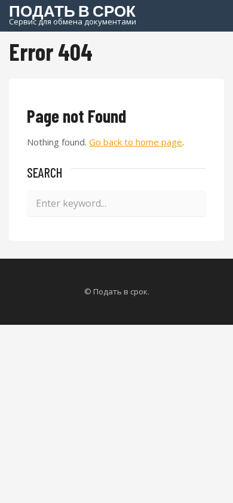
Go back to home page (135, 142)
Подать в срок (72, 13)
